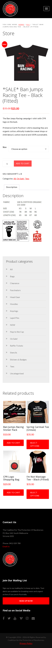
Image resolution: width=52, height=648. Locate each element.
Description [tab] (11, 187)
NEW (12, 325)
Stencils (13, 352)
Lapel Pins (14, 318)
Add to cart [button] (13, 443)
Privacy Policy (26, 643)
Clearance (14, 283)
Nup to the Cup (17, 331)
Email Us (6, 546)
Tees (27, 178)
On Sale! (20, 178)
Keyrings (14, 311)
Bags (12, 276)
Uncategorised (17, 373)
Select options (34, 444)
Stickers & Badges (18, 359)
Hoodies (14, 304)
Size (5, 147)
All (28, 24)
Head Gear (15, 297)
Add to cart (22, 163)
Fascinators (15, 290)
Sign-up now (26, 601)
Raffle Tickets (16, 345)
